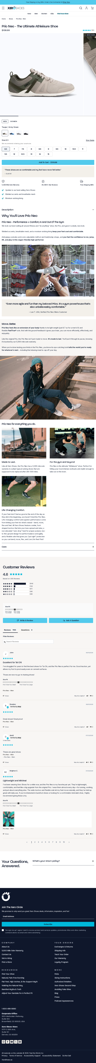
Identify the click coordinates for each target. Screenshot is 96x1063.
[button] (3, 8)
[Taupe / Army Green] (5, 133)
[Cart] (92, 8)
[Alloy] (19, 133)
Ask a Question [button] (72, 620)
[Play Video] (48, 270)
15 (48, 154)
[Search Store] (80, 8)
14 (40, 154)
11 (82, 149)
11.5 (5, 154)
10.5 (74, 149)
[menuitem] (80, 8)
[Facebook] (7, 1042)
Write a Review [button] (26, 620)
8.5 (40, 149)
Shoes (11, 19)
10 (65, 149)
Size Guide (90, 140)
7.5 (23, 149)
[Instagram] (3, 1042)
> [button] (69, 842)
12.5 (22, 154)
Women (13, 121)
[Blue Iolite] (12, 133)
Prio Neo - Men (8, 690)
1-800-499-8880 (9, 1009)
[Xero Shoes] (15, 7)
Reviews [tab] (7, 630)
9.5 (57, 149)
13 (31, 154)
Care (4, 547)
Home (4, 19)
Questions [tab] (25, 630)
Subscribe (48, 924)
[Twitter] (16, 1042)
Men (5, 121)
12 (14, 154)
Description (7, 209)
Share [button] (7, 696)
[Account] (86, 8)
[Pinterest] (20, 1042)
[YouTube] (11, 1042)
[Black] (26, 133)
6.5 (5, 149)
